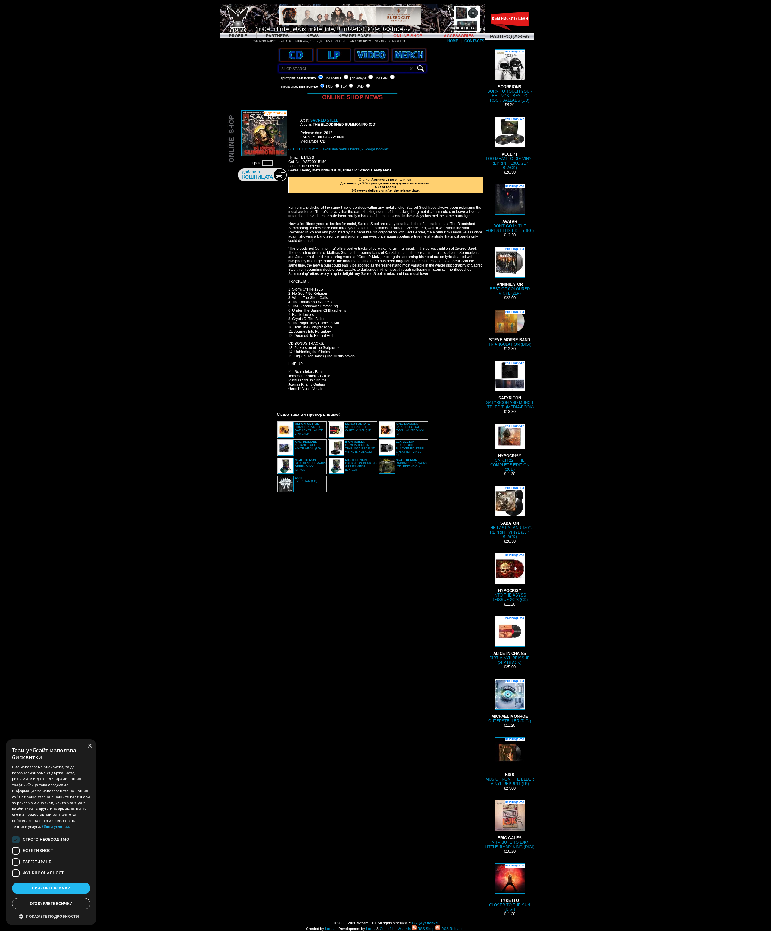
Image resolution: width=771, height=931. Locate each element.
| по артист (333, 78)
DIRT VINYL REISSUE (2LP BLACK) (509, 641)
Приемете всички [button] (51, 888)
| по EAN (381, 78)
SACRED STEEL (324, 120)
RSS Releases (452, 929)
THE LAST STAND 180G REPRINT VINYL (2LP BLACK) (510, 513)
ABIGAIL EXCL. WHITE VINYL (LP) (308, 445)
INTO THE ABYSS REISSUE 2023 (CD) (510, 578)
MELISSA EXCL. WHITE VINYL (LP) (358, 427)
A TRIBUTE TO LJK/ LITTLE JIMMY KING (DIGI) (509, 825)
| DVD (359, 86)
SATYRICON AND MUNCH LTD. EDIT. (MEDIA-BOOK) (509, 385)
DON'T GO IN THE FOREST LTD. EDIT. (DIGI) (509, 209)
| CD (329, 86)
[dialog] (51, 832)
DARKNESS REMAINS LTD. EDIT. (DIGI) (411, 463)
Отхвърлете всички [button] (51, 903)
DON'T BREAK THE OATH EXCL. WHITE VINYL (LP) (309, 428)
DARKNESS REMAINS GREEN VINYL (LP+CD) (310, 464)
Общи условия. (56, 826)
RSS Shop (426, 929)
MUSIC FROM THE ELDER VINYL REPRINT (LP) (509, 762)
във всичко (306, 78)
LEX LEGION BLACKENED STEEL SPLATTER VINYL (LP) (410, 448)
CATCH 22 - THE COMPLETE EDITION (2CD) (509, 448)
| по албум (358, 78)
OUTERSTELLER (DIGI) (509, 701)
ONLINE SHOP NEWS (352, 97)
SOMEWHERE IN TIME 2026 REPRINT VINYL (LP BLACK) (360, 446)
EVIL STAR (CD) (306, 479)
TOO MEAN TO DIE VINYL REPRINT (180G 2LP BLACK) (509, 144)
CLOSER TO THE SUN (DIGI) (509, 888)
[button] (51, 916)
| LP (344, 86)
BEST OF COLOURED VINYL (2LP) (510, 272)
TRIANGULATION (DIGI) (509, 329)
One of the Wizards (395, 929)
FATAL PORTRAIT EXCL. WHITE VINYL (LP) (410, 428)
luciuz (330, 929)
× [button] (89, 746)
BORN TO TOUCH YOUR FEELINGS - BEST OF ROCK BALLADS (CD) (509, 76)
